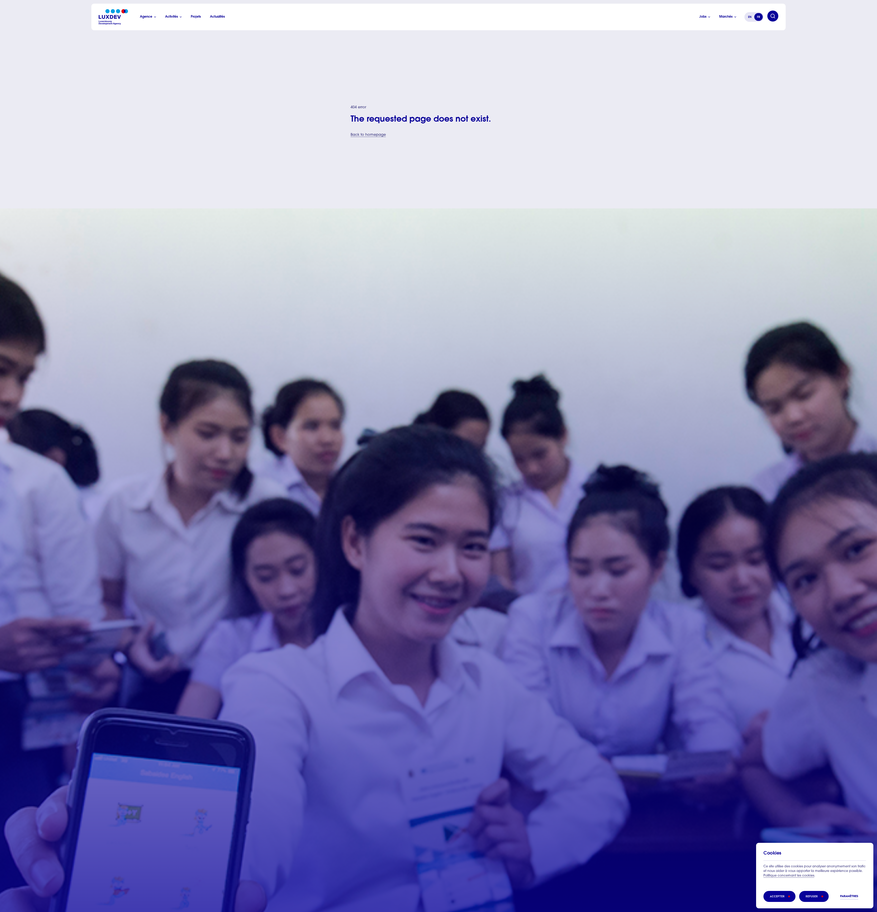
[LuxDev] (113, 17)
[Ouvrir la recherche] (772, 16)
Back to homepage (368, 135)
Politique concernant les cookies (788, 875)
